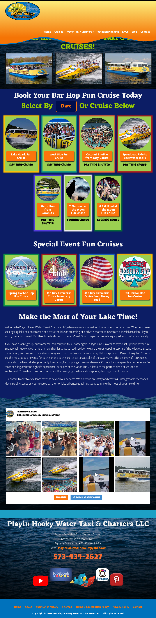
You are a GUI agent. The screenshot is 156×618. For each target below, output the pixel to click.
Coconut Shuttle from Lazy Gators (96, 156)
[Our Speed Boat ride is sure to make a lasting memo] (96, 474)
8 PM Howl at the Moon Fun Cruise (108, 210)
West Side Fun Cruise (59, 156)
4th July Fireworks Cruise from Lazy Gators (59, 296)
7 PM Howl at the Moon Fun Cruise (78, 210)
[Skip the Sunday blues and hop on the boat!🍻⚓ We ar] (23, 438)
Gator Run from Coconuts (48, 210)
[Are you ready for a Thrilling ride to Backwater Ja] (23, 474)
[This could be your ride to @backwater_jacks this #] (59, 474)
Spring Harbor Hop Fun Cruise (21, 295)
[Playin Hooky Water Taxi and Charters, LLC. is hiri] (132, 474)
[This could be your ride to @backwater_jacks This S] (132, 438)
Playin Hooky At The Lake (24, 11)
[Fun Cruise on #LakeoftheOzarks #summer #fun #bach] (59, 438)
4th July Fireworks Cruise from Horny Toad (97, 296)
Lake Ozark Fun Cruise (21, 156)
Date (66, 106)
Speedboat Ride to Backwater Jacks (134, 156)
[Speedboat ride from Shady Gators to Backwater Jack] (96, 438)
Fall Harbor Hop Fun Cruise (134, 295)
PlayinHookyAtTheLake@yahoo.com (82, 548)
